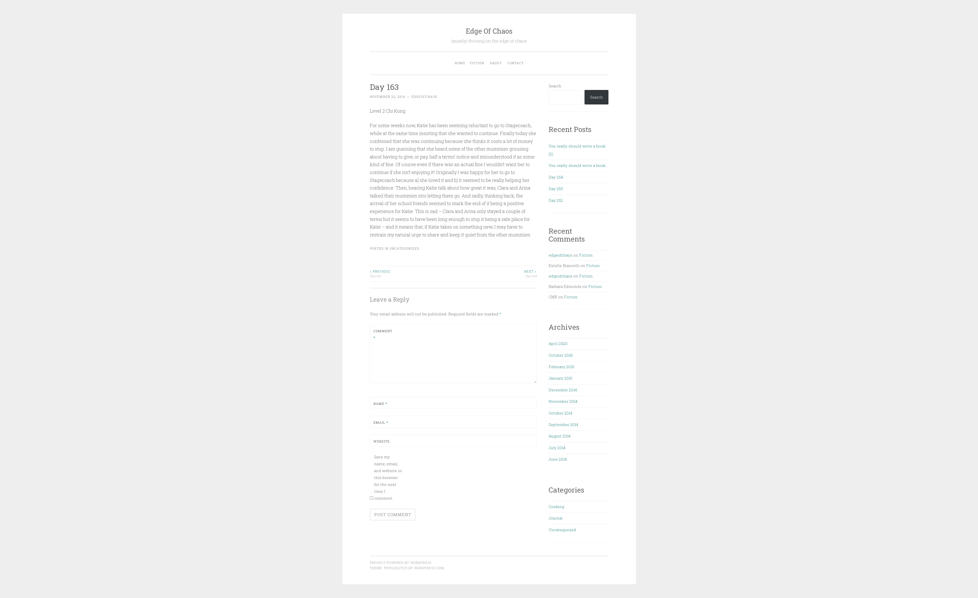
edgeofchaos (424, 97)
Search (555, 85)
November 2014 (563, 401)
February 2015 (561, 366)
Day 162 (380, 273)
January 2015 (560, 378)
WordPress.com (429, 568)
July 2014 (557, 447)
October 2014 (560, 413)
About (496, 63)
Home (460, 63)
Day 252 (556, 200)
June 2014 (558, 459)
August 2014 (559, 435)
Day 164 (530, 273)
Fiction (477, 63)
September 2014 (563, 424)
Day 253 (556, 188)
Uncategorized (404, 248)
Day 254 (556, 177)
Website (381, 441)
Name (380, 404)
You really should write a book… (578, 165)
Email (380, 422)
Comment (382, 334)
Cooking (556, 506)
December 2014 (563, 389)
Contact (515, 63)
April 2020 (558, 343)
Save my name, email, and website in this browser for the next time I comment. (388, 477)
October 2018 (561, 355)
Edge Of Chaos (489, 30)
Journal (556, 518)
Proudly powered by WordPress (400, 563)
